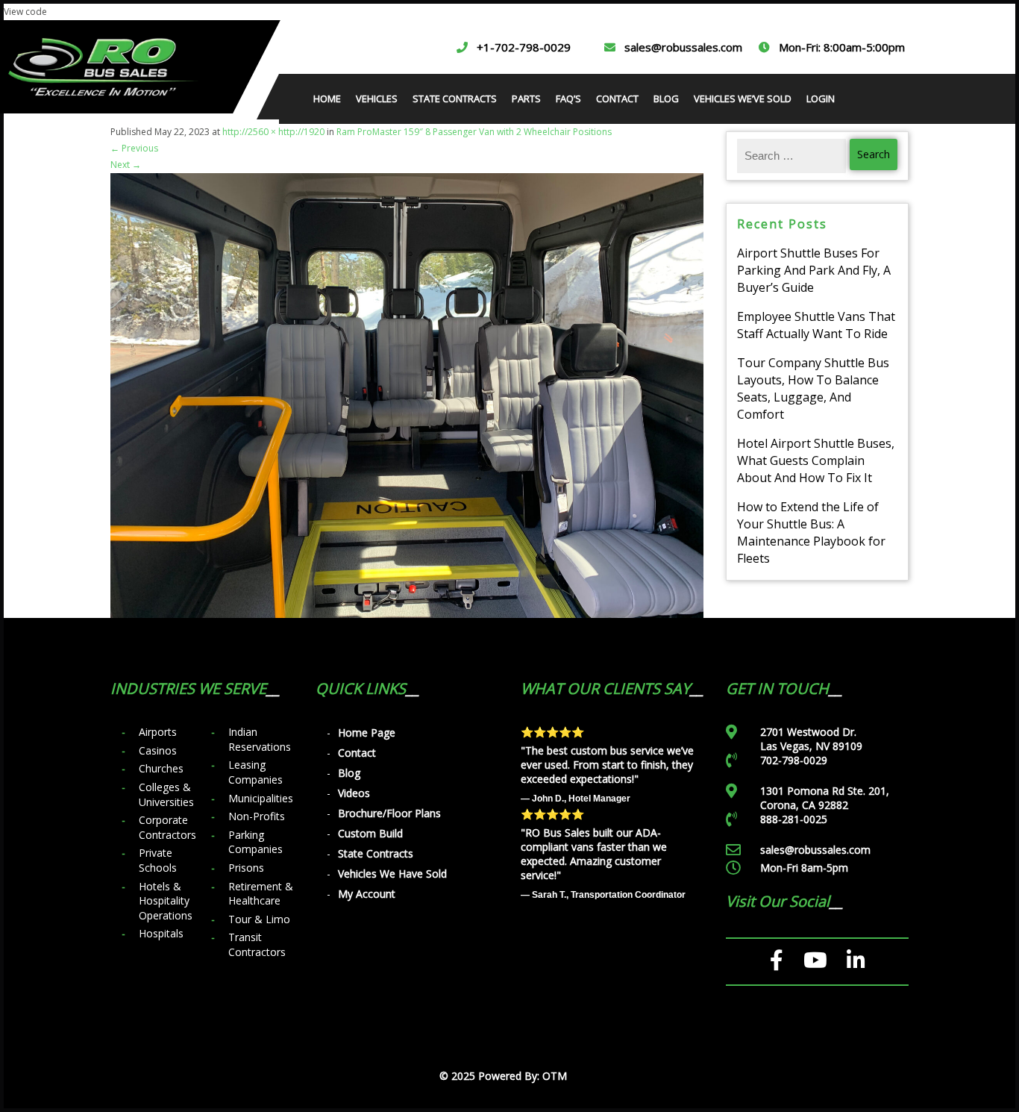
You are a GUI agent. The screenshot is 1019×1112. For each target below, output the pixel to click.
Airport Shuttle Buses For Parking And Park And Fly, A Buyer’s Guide (814, 270)
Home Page (366, 732)
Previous (134, 148)
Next (125, 164)
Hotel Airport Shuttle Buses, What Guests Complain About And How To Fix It (815, 460)
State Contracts (375, 853)
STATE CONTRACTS (455, 98)
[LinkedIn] (856, 960)
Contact (357, 753)
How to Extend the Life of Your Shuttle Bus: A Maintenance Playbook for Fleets (811, 532)
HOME (327, 98)
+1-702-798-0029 (524, 47)
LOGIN (820, 98)
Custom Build (370, 833)
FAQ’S (568, 98)
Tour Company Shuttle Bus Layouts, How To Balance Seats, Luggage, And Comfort (813, 388)
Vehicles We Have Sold (392, 873)
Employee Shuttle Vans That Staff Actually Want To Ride (816, 325)
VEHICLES (377, 98)
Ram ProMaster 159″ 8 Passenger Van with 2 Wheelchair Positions (474, 131)
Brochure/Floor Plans (389, 813)
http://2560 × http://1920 (273, 131)
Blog (349, 773)
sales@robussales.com (683, 47)
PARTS (526, 98)
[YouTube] (815, 960)
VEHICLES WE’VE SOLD (742, 98)
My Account (366, 894)
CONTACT (617, 98)
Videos (354, 793)
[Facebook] (777, 960)
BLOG (666, 98)
